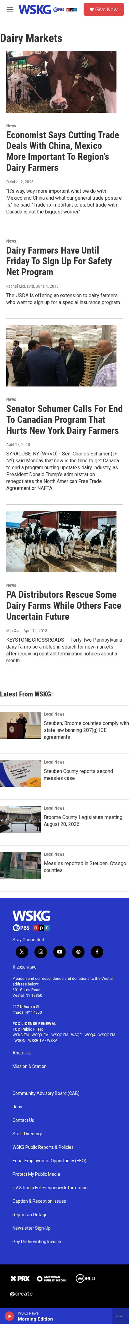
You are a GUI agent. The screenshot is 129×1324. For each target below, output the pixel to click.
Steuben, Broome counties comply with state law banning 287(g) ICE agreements (86, 730)
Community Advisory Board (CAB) (46, 1093)
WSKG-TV (36, 1040)
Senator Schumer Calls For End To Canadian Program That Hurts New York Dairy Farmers (64, 419)
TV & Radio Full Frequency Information (50, 1187)
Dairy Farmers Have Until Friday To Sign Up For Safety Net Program (59, 261)
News (11, 125)
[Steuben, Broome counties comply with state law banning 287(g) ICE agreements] (20, 725)
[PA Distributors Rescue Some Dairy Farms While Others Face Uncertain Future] (61, 541)
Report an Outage (30, 1214)
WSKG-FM (21, 1035)
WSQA (90, 1035)
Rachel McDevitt (20, 286)
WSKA (52, 1040)
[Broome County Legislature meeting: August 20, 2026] (20, 819)
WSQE (76, 1035)
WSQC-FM (106, 1035)
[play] (9, 1316)
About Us (22, 1053)
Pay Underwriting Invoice (37, 1241)
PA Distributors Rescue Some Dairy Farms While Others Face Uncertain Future (63, 605)
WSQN (19, 1040)
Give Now (106, 9)
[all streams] (120, 1316)
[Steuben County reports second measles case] (20, 773)
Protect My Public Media (36, 1174)
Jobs (17, 1107)
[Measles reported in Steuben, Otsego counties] (20, 865)
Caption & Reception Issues (39, 1201)
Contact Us (23, 1120)
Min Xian (14, 630)
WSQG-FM (59, 1035)
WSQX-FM (40, 1035)
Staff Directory (27, 1134)
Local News (54, 714)
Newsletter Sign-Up (32, 1228)
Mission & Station (30, 1066)
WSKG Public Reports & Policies (43, 1147)
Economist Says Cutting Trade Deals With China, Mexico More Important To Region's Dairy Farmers (62, 151)
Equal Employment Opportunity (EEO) (49, 1160)
